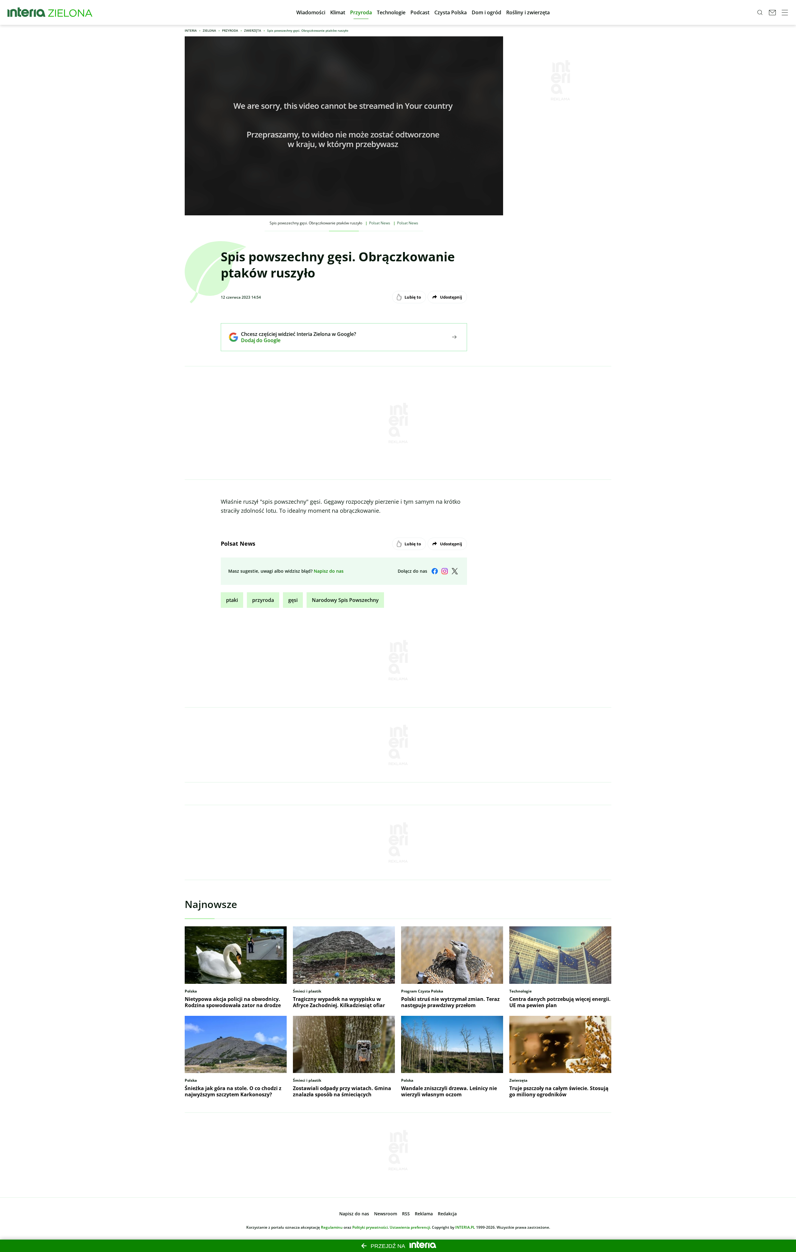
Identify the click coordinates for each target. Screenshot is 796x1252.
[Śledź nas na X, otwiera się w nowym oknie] (455, 571)
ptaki (232, 600)
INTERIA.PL (465, 1227)
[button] (311, 12)
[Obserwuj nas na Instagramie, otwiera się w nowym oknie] (445, 571)
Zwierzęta (252, 30)
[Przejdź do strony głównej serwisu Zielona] (70, 12)
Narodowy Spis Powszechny (345, 600)
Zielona (209, 30)
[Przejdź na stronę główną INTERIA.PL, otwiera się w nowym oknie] (26, 12)
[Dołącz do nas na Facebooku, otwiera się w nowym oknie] (435, 571)
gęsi (293, 600)
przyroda (263, 600)
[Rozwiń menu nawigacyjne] (785, 12)
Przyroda (230, 30)
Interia (191, 30)
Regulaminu (332, 1227)
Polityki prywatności (370, 1227)
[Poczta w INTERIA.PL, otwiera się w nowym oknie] (772, 12)
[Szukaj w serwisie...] (760, 12)
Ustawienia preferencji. (410, 1227)
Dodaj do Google (294, 340)
